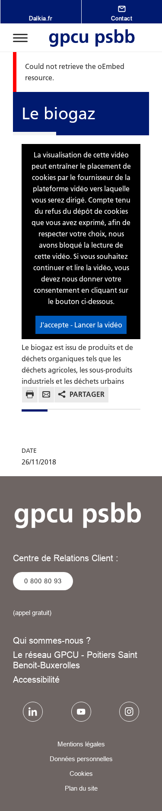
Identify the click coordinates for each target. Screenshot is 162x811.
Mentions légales (81, 744)
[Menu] (20, 37)
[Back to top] (143, 797)
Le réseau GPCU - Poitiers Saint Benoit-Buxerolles (75, 660)
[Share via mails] (46, 396)
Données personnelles (81, 758)
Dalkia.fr (40, 18)
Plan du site (81, 788)
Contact (121, 18)
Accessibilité (36, 679)
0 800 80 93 (43, 581)
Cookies (81, 773)
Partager (87, 394)
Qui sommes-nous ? (52, 640)
